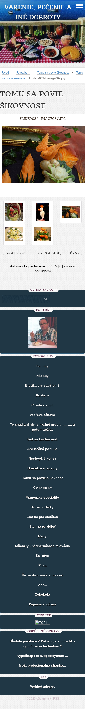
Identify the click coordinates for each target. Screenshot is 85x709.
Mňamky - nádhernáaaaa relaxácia (42, 546)
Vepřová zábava (42, 415)
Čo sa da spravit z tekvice (42, 575)
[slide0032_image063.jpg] (14, 212)
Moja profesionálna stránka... (42, 665)
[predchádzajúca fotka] (7, 157)
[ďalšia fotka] (77, 157)
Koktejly (42, 395)
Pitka (42, 565)
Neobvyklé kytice (42, 458)
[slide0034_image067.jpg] (70, 212)
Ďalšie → (76, 253)
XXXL (42, 585)
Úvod (5, 72)
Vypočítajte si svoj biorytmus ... (42, 656)
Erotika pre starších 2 (42, 385)
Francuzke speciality (42, 497)
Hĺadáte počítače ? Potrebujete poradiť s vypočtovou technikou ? (42, 643)
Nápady (42, 376)
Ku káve (42, 555)
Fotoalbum (23, 72)
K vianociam (42, 488)
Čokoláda (42, 594)
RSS (56, 698)
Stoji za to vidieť (42, 526)
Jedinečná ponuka (42, 449)
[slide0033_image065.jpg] (42, 212)
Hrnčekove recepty (42, 468)
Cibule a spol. (42, 405)
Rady (42, 536)
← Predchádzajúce (15, 253)
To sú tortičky (42, 507)
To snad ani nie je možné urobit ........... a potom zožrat (42, 427)
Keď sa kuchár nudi (42, 439)
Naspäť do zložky (49, 253)
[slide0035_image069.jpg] (14, 234)
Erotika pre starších (42, 517)
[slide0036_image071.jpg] (42, 234)
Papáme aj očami (42, 604)
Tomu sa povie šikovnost (53, 72)
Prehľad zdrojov (42, 686)
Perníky (42, 366)
